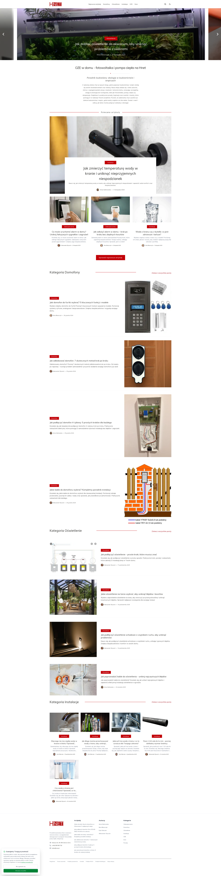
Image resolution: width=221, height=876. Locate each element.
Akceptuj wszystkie (20, 871)
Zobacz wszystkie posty (161, 273)
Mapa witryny (110, 861)
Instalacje (125, 4)
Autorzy (102, 820)
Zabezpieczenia (69, 227)
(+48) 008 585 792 (57, 845)
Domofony (106, 4)
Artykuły (77, 820)
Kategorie (127, 820)
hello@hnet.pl (55, 848)
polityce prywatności (27, 862)
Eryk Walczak (103, 830)
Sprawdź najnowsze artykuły (110, 257)
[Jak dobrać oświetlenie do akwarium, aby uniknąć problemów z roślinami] (110, 34)
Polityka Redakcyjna (100, 861)
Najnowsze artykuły (94, 4)
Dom (136, 4)
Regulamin (52, 861)
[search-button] (165, 4)
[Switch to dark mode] (169, 4)
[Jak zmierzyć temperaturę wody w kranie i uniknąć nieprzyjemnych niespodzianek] (110, 155)
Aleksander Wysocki (104, 833)
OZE (131, 4)
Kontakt (82, 861)
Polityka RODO (89, 861)
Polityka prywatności (73, 861)
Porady (126, 843)
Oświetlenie (116, 4)
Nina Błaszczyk (103, 827)
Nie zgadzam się (20, 866)
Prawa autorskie (61, 861)
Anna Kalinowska (104, 824)
